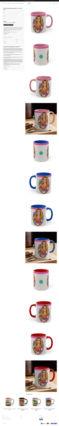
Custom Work (14, 3)
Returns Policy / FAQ (21, 3)
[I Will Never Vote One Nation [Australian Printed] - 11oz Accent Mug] (49, 402)
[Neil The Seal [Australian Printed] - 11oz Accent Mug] (9, 402)
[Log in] (54, 3)
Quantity (4, 18)
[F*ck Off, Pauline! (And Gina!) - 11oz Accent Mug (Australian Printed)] (23, 402)
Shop (5, 3)
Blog (11, 3)
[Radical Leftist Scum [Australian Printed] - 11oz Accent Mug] (36, 402)
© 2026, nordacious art (4, 423)
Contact (17, 3)
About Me (8, 3)
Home (2, 3)
